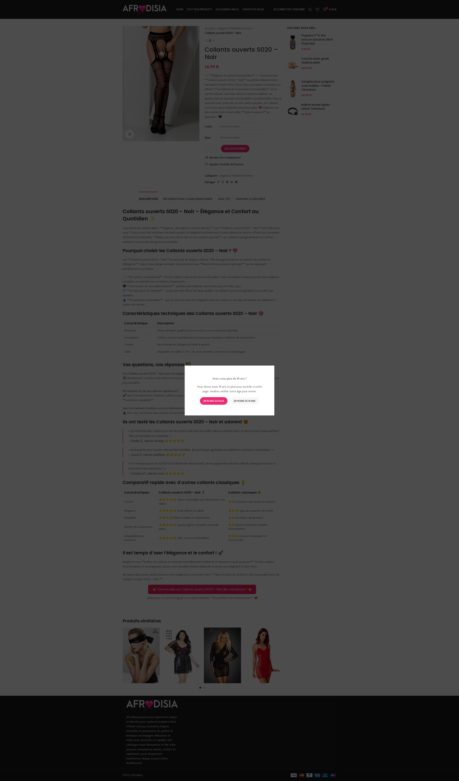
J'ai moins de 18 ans (244, 400)
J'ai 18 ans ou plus (214, 400)
